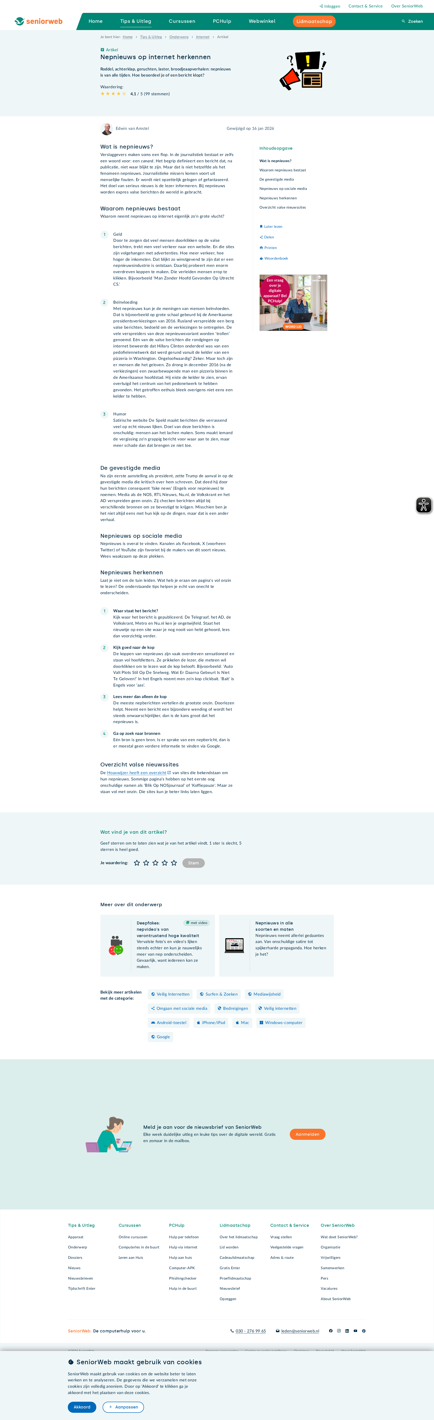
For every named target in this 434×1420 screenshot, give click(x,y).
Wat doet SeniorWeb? (339, 1237)
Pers (324, 1278)
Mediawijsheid (267, 994)
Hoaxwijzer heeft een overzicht (136, 773)
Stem (193, 863)
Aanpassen (126, 1407)
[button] (137, 863)
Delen (269, 237)
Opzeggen (228, 1299)
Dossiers (75, 1257)
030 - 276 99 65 (251, 1331)
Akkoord (82, 1407)
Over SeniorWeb (407, 6)
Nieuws (74, 1268)
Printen (270, 248)
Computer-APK (182, 1268)
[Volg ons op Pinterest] (364, 1331)
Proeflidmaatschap (235, 1278)
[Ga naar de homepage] (42, 21)
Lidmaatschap (235, 1225)
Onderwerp (179, 37)
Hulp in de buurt (183, 1288)
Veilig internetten (280, 1009)
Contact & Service (366, 6)
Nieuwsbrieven (80, 1278)
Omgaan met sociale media (182, 1009)
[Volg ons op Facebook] (331, 1331)
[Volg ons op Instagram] (339, 1331)
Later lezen (273, 227)
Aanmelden (308, 1134)
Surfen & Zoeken (222, 994)
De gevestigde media (276, 179)
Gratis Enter (230, 1268)
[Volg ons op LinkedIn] (347, 1331)
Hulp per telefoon (184, 1237)
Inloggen (331, 7)
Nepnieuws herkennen (278, 198)
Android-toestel (171, 1023)
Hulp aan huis (180, 1257)
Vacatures (329, 1288)
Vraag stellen (281, 1237)
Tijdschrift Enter (81, 1288)
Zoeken (415, 21)
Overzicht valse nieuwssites (282, 207)
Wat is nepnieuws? (275, 161)
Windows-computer (284, 1023)
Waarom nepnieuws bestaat (282, 170)
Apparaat (75, 1237)
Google (163, 1037)
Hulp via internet (183, 1247)
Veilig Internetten (173, 994)
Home (128, 37)
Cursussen (130, 1225)
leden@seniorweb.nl (300, 1331)
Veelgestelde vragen (287, 1247)
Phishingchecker (182, 1278)
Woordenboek (276, 258)
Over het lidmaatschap (239, 1237)
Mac (245, 1023)
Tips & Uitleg (151, 37)
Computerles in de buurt (139, 1247)
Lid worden (229, 1247)
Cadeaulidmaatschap (237, 1257)
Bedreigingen (235, 1009)
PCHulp (177, 1225)
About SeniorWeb (336, 1299)
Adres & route (282, 1257)
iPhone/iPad (213, 1023)
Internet (203, 37)
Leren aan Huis (131, 1257)
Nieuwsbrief (230, 1288)
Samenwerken (332, 1268)
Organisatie (330, 1247)
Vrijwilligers (331, 1257)
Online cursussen (133, 1237)
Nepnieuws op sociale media (283, 189)
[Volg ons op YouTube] (355, 1331)
